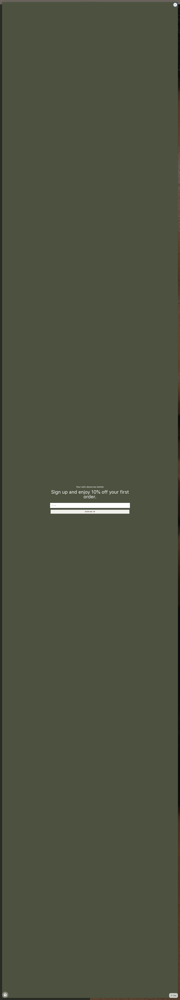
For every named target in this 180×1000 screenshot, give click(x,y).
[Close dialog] (175, 5)
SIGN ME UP (90, 511)
